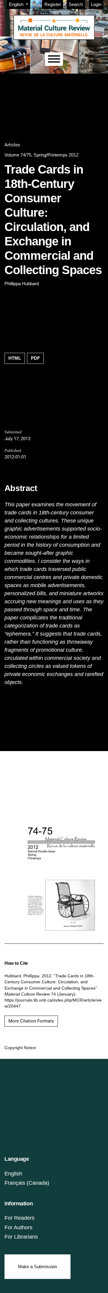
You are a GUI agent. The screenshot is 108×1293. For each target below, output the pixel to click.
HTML (14, 358)
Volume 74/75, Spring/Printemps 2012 (41, 154)
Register (52, 4)
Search (76, 4)
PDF (35, 358)
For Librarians (21, 1237)
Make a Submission (37, 1266)
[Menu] (54, 59)
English (13, 1174)
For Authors (18, 1227)
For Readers (19, 1218)
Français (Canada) (26, 1183)
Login (96, 4)
